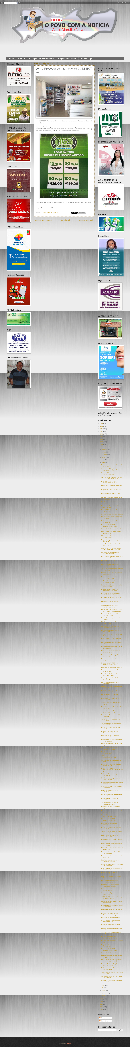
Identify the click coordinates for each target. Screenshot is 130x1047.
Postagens (103, 1018)
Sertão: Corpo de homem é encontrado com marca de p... (112, 865)
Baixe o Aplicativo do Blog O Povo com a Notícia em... (110, 494)
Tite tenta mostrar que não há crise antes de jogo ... (111, 723)
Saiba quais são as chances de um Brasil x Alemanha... (111, 933)
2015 (101, 1004)
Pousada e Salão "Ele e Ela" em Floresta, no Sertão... (110, 691)
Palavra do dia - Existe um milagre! (111, 529)
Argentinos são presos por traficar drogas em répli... (110, 925)
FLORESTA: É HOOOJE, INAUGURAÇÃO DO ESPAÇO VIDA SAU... (112, 770)
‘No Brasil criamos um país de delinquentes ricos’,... (109, 803)
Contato (21, 59)
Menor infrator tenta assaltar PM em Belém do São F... (111, 506)
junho (103, 462)
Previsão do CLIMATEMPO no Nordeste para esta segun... (109, 914)
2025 (101, 426)
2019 (101, 442)
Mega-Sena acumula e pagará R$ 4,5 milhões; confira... (111, 643)
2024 (101, 429)
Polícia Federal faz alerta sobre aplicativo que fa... (110, 682)
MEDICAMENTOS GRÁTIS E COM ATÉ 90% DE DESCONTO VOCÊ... (111, 548)
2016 (101, 1001)
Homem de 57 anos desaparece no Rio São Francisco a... (112, 848)
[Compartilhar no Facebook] (83, 213)
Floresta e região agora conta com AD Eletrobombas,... (111, 647)
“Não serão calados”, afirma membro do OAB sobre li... (111, 536)
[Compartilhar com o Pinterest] (85, 213)
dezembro (105, 447)
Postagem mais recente (43, 220)
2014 (101, 1007)
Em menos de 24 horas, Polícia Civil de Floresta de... (111, 598)
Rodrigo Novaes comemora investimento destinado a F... (110, 482)
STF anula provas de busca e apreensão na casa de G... (109, 756)
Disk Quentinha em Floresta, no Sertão (112, 514)
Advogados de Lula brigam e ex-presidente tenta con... (110, 552)
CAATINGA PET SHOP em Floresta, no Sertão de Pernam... (111, 897)
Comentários (104, 1021)
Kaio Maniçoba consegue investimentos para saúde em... (110, 561)
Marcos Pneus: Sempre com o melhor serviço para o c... (111, 585)
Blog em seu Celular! (67, 59)
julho (103, 460)
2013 (101, 1009)
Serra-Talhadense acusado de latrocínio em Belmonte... (109, 815)
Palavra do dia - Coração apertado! (110, 917)
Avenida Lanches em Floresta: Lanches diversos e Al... (109, 711)
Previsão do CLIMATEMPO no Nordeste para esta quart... (109, 732)
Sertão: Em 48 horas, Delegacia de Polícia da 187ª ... (111, 774)
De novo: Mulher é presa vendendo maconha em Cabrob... (111, 473)
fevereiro (104, 993)
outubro (104, 452)
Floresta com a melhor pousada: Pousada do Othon (110, 565)
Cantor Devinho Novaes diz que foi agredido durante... (110, 544)
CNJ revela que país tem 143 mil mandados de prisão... (110, 873)
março (104, 990)
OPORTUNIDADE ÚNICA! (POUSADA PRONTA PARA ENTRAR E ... (112, 960)
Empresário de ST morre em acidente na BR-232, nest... (111, 740)
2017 (101, 999)
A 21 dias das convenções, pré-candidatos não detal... (110, 581)
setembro (104, 454)
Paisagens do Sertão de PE (41, 59)
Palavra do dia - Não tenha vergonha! (111, 667)
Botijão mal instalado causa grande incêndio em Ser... (111, 765)
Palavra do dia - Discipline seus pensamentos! (110, 736)
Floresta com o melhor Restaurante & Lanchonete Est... (111, 465)
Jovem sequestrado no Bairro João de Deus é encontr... (111, 901)
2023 (101, 431)
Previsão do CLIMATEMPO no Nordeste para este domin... (109, 949)
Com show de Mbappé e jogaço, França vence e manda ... (110, 469)
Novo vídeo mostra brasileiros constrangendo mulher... (109, 881)
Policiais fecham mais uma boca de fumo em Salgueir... (111, 626)
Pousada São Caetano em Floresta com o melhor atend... (111, 674)
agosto (104, 457)
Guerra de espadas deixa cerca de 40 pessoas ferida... (111, 910)
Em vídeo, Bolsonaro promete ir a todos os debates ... (110, 778)
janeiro (104, 995)
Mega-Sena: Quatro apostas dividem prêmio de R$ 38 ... (111, 945)
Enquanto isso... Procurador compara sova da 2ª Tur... (111, 699)
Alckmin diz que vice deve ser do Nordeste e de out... (110, 920)
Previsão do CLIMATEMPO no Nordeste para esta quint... (109, 663)
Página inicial (65, 220)
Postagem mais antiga (86, 220)
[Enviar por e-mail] (79, 213)
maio (103, 985)
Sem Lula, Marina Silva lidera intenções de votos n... (109, 606)
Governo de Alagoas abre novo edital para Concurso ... (111, 976)
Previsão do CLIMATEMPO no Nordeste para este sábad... (109, 525)
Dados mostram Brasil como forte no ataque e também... (111, 968)
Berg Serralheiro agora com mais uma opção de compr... (111, 752)
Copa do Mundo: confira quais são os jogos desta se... (111, 869)
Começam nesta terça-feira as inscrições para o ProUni (109, 799)
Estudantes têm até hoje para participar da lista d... (109, 695)
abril (103, 988)
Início (11, 59)
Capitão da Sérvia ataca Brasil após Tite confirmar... (111, 719)
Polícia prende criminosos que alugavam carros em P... (109, 748)
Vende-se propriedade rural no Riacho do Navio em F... (111, 498)
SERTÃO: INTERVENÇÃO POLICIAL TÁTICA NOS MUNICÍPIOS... (111, 477)
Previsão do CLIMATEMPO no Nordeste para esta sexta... (109, 589)
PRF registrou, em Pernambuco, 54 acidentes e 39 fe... (111, 836)
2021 (101, 436)
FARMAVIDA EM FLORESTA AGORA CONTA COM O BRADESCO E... (111, 610)
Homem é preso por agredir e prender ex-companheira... (111, 840)
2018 (101, 444)
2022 (101, 434)
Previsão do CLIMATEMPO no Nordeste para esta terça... (109, 819)
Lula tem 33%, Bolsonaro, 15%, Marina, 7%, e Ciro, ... (110, 614)
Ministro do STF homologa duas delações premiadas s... (110, 885)
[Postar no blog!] (81, 213)
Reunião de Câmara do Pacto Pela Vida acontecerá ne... (110, 852)
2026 (101, 423)
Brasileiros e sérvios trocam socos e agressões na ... (111, 651)
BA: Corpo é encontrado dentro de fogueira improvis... (110, 622)
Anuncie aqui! (87, 59)
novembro (105, 449)
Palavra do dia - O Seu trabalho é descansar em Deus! (110, 594)
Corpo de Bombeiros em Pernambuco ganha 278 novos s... (111, 981)
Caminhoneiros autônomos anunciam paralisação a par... (111, 889)
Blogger (69, 1043)
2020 (101, 439)
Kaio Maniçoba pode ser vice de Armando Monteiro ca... (110, 860)
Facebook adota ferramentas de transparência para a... (110, 577)
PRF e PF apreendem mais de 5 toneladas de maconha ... (110, 937)
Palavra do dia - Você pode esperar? (111, 953)
